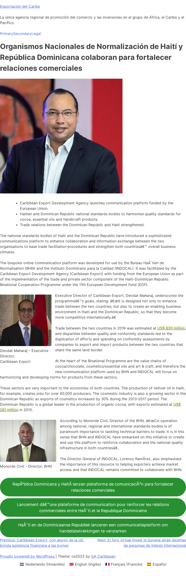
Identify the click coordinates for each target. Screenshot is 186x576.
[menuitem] (42, 564)
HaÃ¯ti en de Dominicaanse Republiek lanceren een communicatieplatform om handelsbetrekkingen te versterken (93, 527)
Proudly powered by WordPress (28, 556)
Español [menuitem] (159, 564)
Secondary (22, 33)
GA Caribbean (103, 556)
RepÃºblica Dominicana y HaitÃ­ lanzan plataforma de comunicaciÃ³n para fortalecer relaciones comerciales (93, 487)
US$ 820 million (171, 328)
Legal (36, 33)
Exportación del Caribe (20, 6)
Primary (6, 33)
